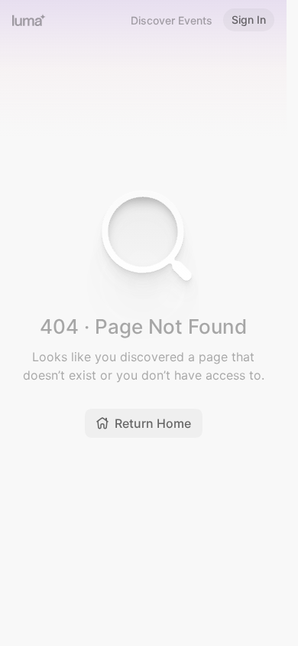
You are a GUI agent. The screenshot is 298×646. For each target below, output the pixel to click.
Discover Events (171, 20)
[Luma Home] (29, 20)
